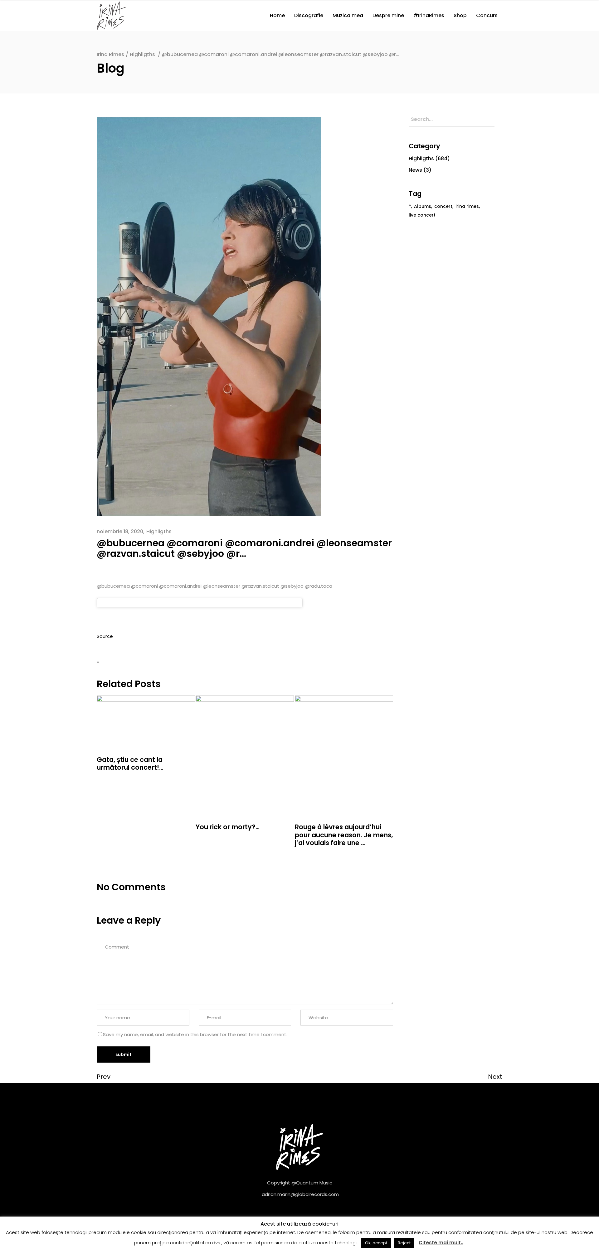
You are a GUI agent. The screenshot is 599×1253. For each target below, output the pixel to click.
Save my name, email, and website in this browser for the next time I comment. (195, 1034)
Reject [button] (404, 1243)
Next (495, 1076)
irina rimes (467, 206)
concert (443, 206)
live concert (422, 215)
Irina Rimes (110, 54)
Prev (103, 1076)
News (415, 170)
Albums (422, 206)
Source (105, 636)
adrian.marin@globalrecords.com (300, 1194)
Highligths (142, 54)
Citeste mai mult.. (441, 1242)
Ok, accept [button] (376, 1243)
